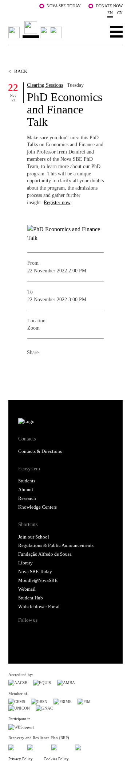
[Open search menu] (93, 31)
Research (27, 498)
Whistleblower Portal (39, 606)
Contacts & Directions (40, 451)
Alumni (25, 489)
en (110, 13)
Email (76, 368)
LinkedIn (62, 368)
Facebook (33, 368)
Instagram (51, 633)
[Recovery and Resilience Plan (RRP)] (36, 746)
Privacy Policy (20, 759)
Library (25, 563)
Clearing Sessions (45, 85)
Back (17, 71)
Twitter (47, 368)
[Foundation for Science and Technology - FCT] (14, 746)
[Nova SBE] (36, 29)
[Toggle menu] (116, 31)
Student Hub (30, 598)
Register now (57, 202)
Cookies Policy (56, 759)
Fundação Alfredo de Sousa (45, 554)
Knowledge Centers (37, 507)
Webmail (27, 589)
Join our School (33, 537)
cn (120, 13)
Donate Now (109, 6)
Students (26, 480)
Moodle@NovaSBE (37, 580)
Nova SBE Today (64, 6)
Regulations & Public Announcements (56, 545)
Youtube (78, 633)
